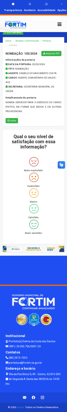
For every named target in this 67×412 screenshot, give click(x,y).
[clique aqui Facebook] (33, 397)
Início (9, 40)
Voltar (12, 120)
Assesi (20, 407)
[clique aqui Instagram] (42, 397)
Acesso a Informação (27, 40)
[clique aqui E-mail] (24, 397)
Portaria (46, 40)
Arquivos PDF (52, 53)
